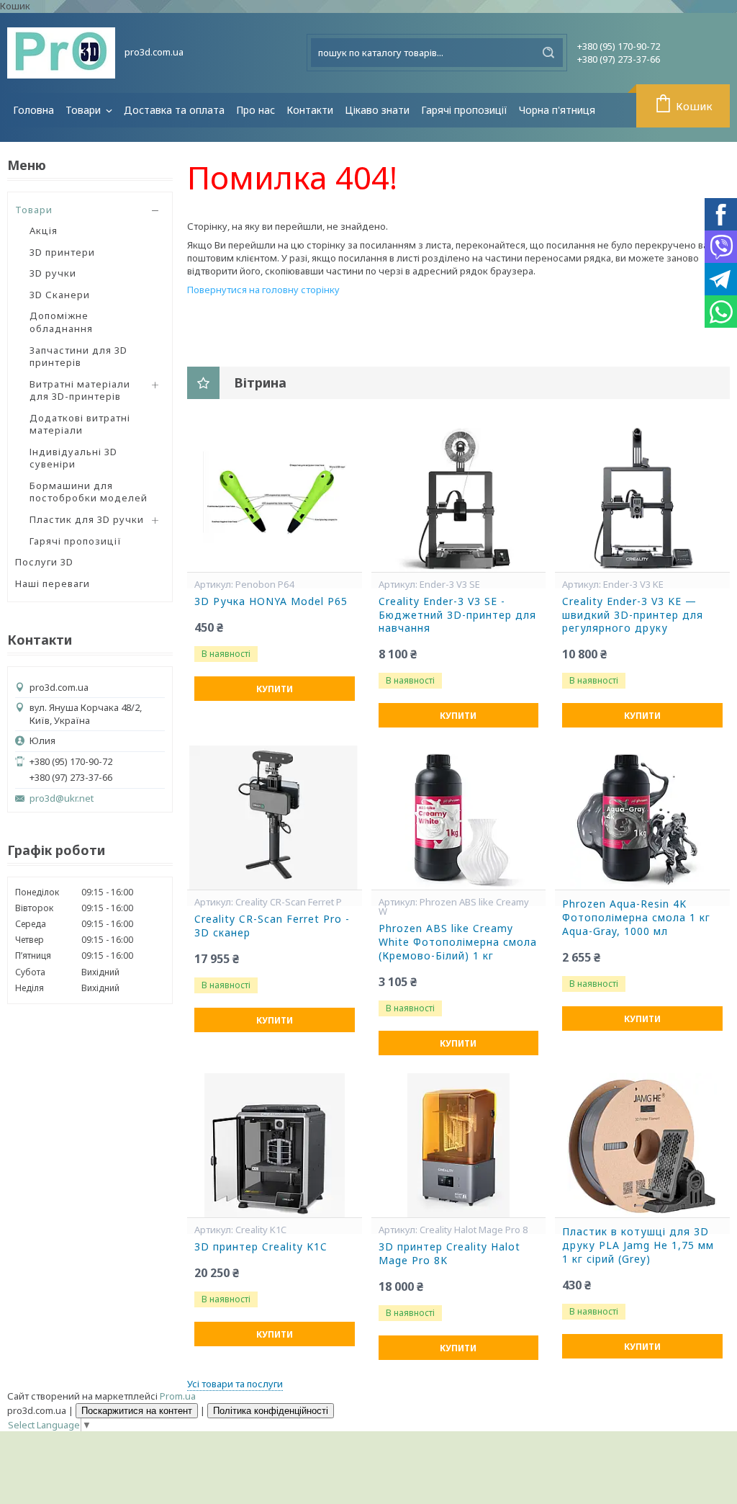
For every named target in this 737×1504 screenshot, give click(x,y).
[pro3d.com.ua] (61, 53)
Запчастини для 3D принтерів (78, 357)
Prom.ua (178, 1395)
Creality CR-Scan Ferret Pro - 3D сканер (272, 926)
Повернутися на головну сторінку (263, 289)
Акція (44, 230)
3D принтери (62, 252)
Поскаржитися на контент (136, 1410)
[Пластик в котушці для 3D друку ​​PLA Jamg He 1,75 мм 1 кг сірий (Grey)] (642, 1145)
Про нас (255, 110)
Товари (84, 110)
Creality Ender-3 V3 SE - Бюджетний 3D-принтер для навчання (457, 615)
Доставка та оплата (174, 110)
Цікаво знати (377, 110)
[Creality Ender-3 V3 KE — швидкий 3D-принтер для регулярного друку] (642, 500)
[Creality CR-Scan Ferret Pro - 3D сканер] (274, 818)
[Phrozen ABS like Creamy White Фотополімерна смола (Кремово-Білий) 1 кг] (458, 818)
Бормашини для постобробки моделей (89, 492)
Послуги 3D (44, 561)
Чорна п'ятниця (557, 110)
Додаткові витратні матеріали (80, 424)
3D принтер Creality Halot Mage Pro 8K (449, 1253)
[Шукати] (548, 52)
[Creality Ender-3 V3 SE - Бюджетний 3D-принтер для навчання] (458, 500)
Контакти (309, 110)
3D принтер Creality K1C (260, 1246)
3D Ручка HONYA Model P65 (271, 601)
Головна (33, 110)
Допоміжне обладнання (61, 322)
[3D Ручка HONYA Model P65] (274, 500)
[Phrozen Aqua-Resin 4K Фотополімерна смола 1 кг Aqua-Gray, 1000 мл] (642, 818)
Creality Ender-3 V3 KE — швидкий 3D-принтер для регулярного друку (632, 615)
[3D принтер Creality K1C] (274, 1145)
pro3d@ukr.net (62, 798)
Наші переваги (52, 583)
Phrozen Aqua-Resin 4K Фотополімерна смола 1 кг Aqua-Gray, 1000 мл (636, 918)
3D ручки (53, 273)
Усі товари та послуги (235, 1383)
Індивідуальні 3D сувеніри (73, 458)
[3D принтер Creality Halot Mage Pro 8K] (458, 1145)
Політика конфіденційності (270, 1410)
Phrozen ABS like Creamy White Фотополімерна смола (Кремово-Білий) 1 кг (458, 942)
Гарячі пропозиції (464, 110)
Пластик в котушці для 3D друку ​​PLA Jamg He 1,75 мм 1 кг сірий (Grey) (638, 1245)
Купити (274, 689)
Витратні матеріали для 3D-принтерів (80, 390)
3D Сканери (60, 294)
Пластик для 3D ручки (87, 519)
